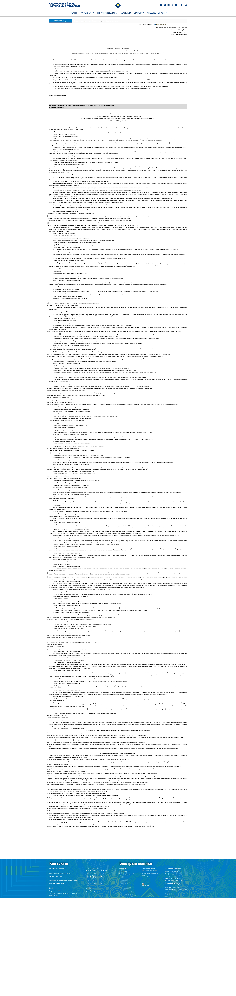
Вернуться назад (60, 21)
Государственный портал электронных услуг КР (173, 884)
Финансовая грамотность (173, 871)
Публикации (125, 13)
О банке (74, 13)
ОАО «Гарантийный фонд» (150, 873)
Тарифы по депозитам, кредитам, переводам (175, 875)
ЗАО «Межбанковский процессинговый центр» (149, 869)
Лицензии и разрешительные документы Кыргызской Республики (176, 888)
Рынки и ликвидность (107, 13)
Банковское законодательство (82, 21)
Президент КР (123, 869)
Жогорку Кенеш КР (125, 871)
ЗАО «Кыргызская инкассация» (151, 876)
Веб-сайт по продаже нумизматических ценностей (174, 879)
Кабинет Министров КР (126, 874)
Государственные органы (173, 869)
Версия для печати (161, 24)
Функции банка (87, 13)
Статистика (139, 13)
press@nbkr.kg (90, 891)
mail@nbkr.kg (90, 888)
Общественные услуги (157, 13)
